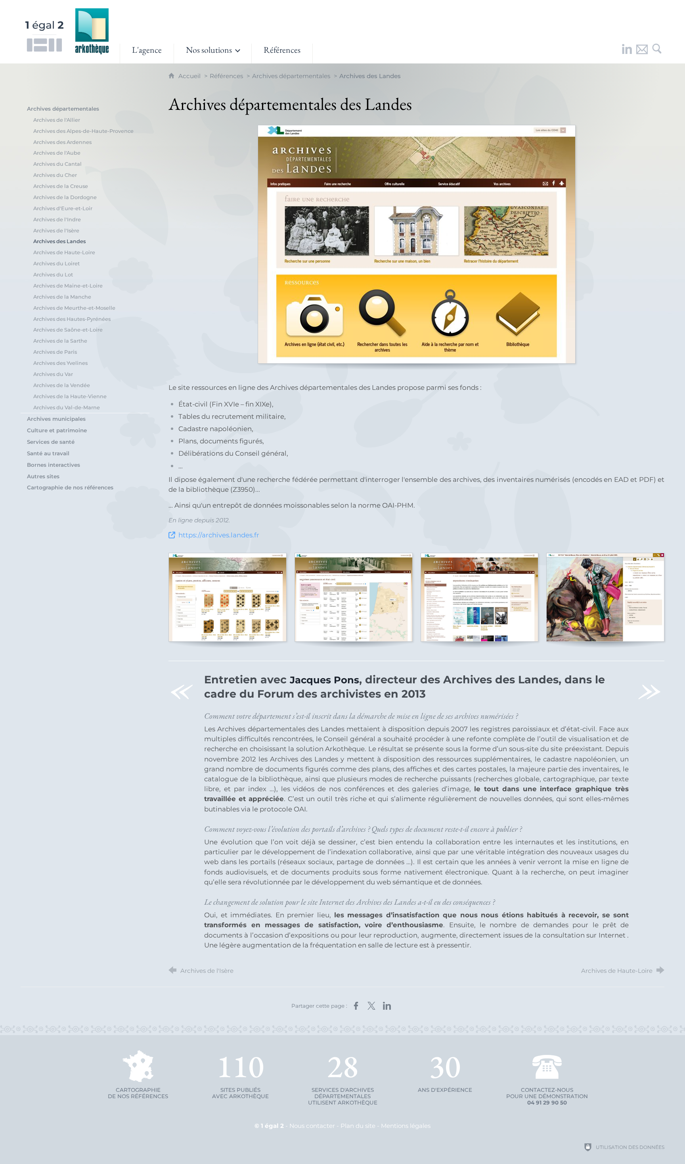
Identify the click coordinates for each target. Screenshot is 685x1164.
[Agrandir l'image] (417, 244)
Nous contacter (312, 1125)
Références (226, 76)
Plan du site (358, 1125)
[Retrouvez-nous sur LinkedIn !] (626, 53)
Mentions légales (406, 1125)
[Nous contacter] (641, 53)
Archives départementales (291, 76)
